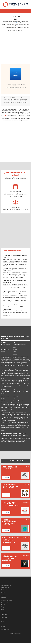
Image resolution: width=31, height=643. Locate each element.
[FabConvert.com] (15, 4)
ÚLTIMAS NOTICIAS (15, 461)
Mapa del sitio (4, 602)
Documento (4, 617)
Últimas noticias (5, 587)
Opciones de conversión (7, 589)
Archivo (3, 626)
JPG (17, 22)
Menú (15, 11)
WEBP (27, 378)
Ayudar (3, 592)
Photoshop (20, 400)
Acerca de (3, 597)
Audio (2, 624)
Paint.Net (15, 354)
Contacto (3, 595)
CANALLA (4, 614)
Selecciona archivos (15, 74)
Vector (2, 609)
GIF (14, 22)
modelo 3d (4, 612)
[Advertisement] (15, 47)
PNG (24, 378)
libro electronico (5, 629)
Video (2, 621)
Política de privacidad (6, 600)
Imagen (14, 347)
